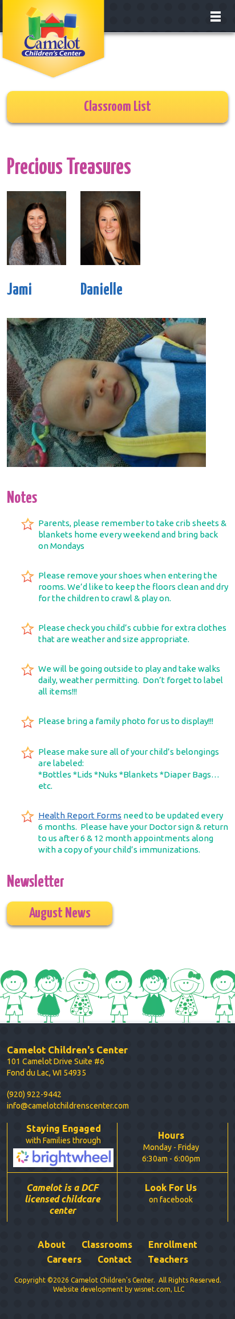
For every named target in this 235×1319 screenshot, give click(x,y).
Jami (19, 290)
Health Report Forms (79, 815)
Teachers (168, 1259)
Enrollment (172, 1244)
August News (60, 913)
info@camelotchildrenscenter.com (68, 1105)
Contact (115, 1259)
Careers (64, 1259)
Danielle (101, 290)
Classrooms (107, 1244)
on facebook (171, 1193)
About (52, 1244)
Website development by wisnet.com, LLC (118, 1289)
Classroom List (117, 107)
